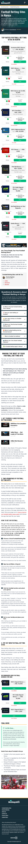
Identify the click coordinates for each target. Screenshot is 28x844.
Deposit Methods (5, 809)
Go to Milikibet (14, 690)
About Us (4, 811)
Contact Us (4, 813)
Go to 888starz (14, 64)
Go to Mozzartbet (14, 125)
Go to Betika (14, 219)
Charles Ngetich (10, 277)
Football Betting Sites (6, 808)
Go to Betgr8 (14, 239)
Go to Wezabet (14, 202)
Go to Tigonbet (14, 718)
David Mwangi (13, 29)
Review (7, 61)
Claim (20, 61)
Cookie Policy (5, 817)
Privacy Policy (5, 815)
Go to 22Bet (14, 83)
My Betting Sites (4, 7)
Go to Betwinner (14, 106)
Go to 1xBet (14, 142)
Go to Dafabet (14, 162)
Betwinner (7, 282)
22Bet (6, 280)
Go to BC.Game (14, 183)
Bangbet (7, 284)
